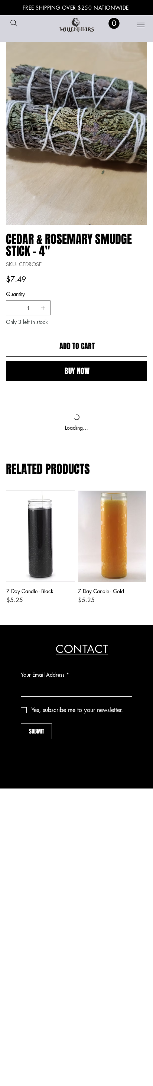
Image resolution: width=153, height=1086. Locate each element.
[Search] (13, 23)
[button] (114, 23)
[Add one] (43, 307)
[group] (76, 550)
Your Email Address (45, 674)
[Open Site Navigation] (136, 24)
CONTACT (82, 649)
